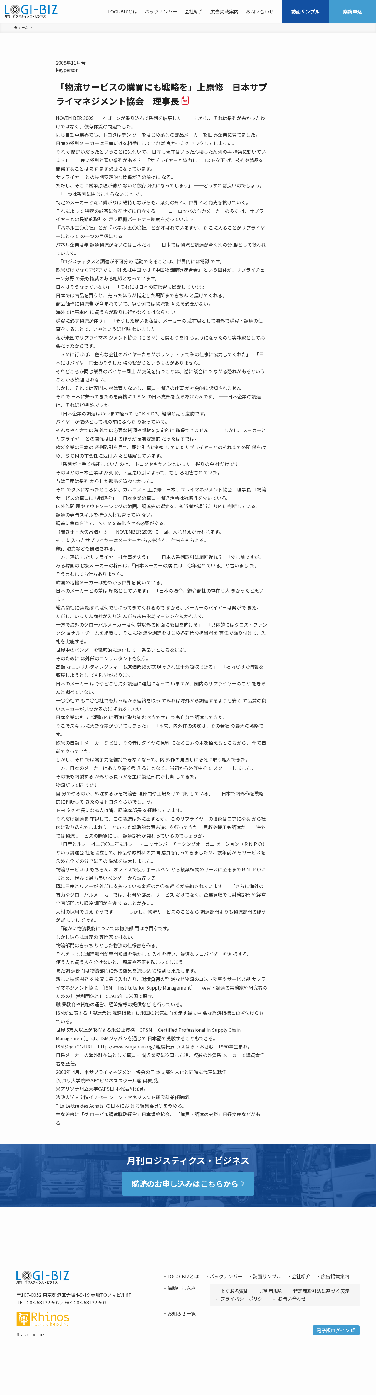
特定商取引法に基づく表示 (321, 1290)
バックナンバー (225, 1276)
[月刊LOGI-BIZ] (31, 11)
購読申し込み (181, 1288)
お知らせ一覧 (181, 1313)
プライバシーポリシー (243, 1298)
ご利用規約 (271, 1290)
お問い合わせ (292, 1298)
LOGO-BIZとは (183, 1276)
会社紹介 (301, 1276)
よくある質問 (234, 1290)
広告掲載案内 (335, 1276)
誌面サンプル (267, 1276)
